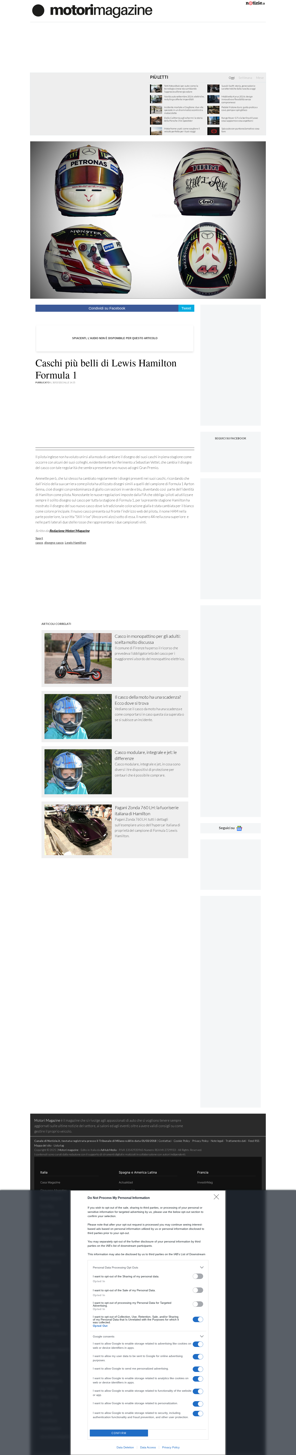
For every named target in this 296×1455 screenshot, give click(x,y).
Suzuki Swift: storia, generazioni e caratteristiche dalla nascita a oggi (238, 87)
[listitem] (148, 1267)
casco (39, 542)
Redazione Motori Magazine (69, 531)
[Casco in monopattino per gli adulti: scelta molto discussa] (80, 658)
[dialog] (148, 1322)
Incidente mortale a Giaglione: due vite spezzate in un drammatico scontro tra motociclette (183, 110)
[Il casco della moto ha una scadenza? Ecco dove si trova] (80, 716)
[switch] (198, 1276)
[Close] (217, 1198)
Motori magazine (68, 1150)
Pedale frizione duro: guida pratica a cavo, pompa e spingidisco (239, 109)
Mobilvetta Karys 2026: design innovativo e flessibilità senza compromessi (237, 99)
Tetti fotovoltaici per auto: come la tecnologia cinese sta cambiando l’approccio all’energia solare (181, 88)
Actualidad (126, 1182)
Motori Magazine (47, 1120)
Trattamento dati (236, 1140)
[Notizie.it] (255, 4)
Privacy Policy (171, 1447)
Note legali (217, 1140)
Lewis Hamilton (75, 542)
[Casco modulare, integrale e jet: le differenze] (80, 771)
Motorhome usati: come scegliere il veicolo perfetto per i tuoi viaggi (182, 130)
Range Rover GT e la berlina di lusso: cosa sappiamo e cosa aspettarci (239, 119)
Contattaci (164, 1140)
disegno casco (54, 542)
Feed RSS (253, 1140)
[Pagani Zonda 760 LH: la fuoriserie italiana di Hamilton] (80, 830)
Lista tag (59, 1145)
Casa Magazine (50, 1182)
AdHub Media (108, 1150)
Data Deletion (125, 1447)
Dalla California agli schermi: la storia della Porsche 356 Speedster (183, 119)
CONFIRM (119, 1433)
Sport (39, 538)
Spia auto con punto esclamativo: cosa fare (240, 130)
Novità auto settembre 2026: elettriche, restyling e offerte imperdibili (184, 98)
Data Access (148, 1447)
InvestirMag (205, 1182)
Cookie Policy (182, 1140)
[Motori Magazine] (92, 10)
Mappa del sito (43, 1145)
